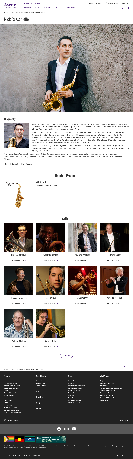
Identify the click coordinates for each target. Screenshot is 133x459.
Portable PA (7, 403)
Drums (6, 390)
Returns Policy (72, 393)
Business (123, 3)
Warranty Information (74, 390)
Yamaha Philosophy (106, 390)
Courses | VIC (40, 383)
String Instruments (9, 395)
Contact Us (71, 381)
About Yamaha (104, 376)
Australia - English (113, 3)
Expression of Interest (43, 381)
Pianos (6, 381)
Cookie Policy (36, 455)
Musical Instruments (9, 12)
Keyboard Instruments (10, 383)
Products (27, 7)
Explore (59, 7)
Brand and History (105, 395)
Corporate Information (106, 381)
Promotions (70, 7)
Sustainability (104, 400)
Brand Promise (104, 386)
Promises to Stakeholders (108, 393)
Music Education (41, 376)
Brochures (71, 395)
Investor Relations (105, 398)
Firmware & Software (74, 400)
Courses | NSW (41, 386)
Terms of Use (16, 455)
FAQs (70, 383)
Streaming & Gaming (10, 408)
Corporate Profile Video (107, 383)
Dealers (91, 3)
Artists (37, 7)
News (37, 391)
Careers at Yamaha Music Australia (111, 388)
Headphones (8, 400)
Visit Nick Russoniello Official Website (18, 164)
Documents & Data (74, 403)
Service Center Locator (75, 388)
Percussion (7, 398)
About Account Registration (76, 386)
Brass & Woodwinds (32, 3)
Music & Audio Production (12, 386)
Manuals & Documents (75, 398)
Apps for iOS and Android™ (12, 412)
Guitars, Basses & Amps (11, 388)
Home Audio (8, 405)
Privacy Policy (26, 455)
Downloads (48, 7)
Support (98, 3)
